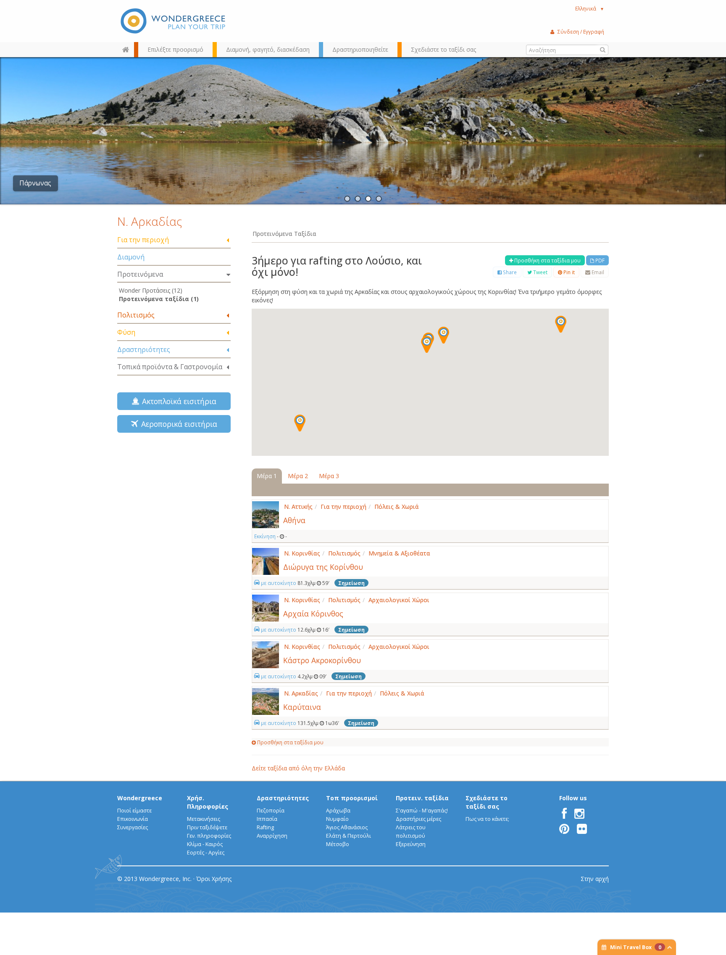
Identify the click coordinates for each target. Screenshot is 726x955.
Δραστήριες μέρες (418, 819)
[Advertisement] (173, 498)
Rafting (265, 827)
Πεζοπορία (270, 810)
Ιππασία (267, 819)
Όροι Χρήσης (213, 879)
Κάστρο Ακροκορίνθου (322, 660)
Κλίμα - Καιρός (205, 844)
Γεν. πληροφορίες (209, 835)
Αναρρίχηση (272, 835)
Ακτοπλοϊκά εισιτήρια (177, 401)
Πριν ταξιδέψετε (207, 827)
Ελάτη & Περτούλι (348, 835)
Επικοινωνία (132, 819)
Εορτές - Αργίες (205, 852)
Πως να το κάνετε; (487, 819)
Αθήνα (294, 520)
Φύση (126, 332)
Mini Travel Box (635, 947)
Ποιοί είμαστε (134, 810)
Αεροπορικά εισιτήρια (177, 424)
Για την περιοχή (143, 239)
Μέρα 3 (329, 476)
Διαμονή (131, 257)
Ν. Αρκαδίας (149, 221)
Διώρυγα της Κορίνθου (323, 567)
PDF (599, 260)
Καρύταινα (302, 707)
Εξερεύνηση (411, 844)
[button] (560, 324)
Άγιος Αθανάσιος (347, 827)
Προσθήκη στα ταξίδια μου (547, 260)
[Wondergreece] (174, 21)
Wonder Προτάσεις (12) (150, 290)
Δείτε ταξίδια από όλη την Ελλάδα (298, 768)
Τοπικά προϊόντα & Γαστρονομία (169, 366)
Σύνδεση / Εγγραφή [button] (581, 31)
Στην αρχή (595, 879)
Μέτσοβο (337, 844)
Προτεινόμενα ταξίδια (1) (159, 299)
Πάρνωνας (35, 183)
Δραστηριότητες (143, 349)
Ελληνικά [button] (589, 8)
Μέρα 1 (267, 476)
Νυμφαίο (337, 819)
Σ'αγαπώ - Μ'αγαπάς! (422, 810)
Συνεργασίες (132, 827)
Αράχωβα (338, 810)
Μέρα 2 (298, 476)
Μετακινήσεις (203, 819)
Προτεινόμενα (140, 274)
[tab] (174, 240)
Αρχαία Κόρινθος (313, 613)
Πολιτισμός (136, 315)
